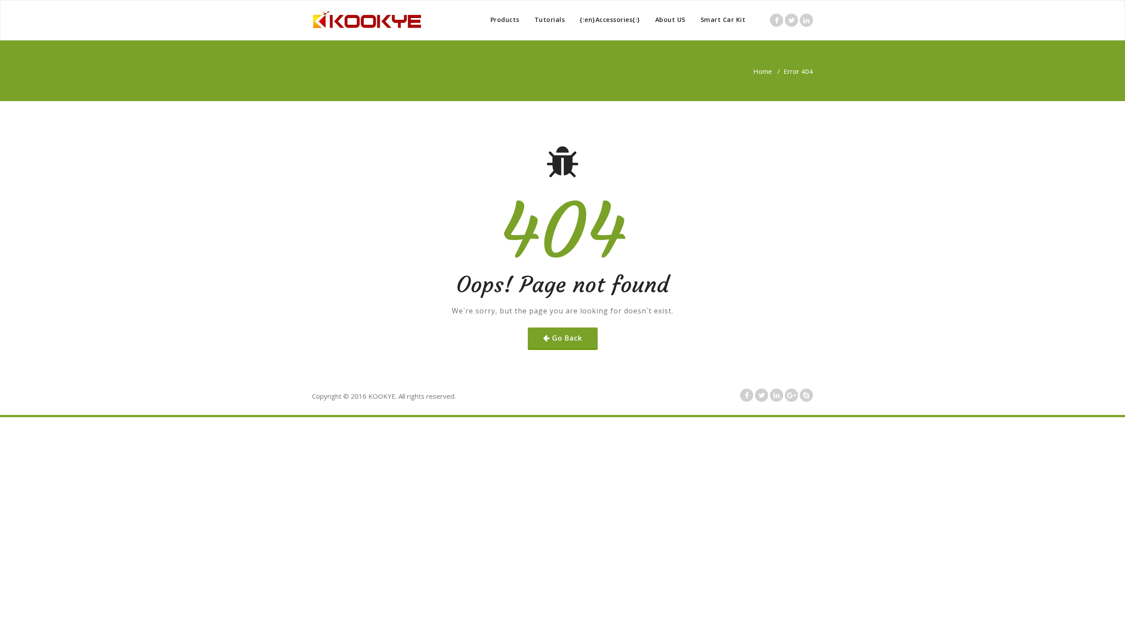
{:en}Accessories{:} (610, 19)
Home (762, 71)
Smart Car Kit (723, 19)
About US (670, 19)
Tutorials (549, 19)
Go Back (567, 338)
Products (504, 19)
